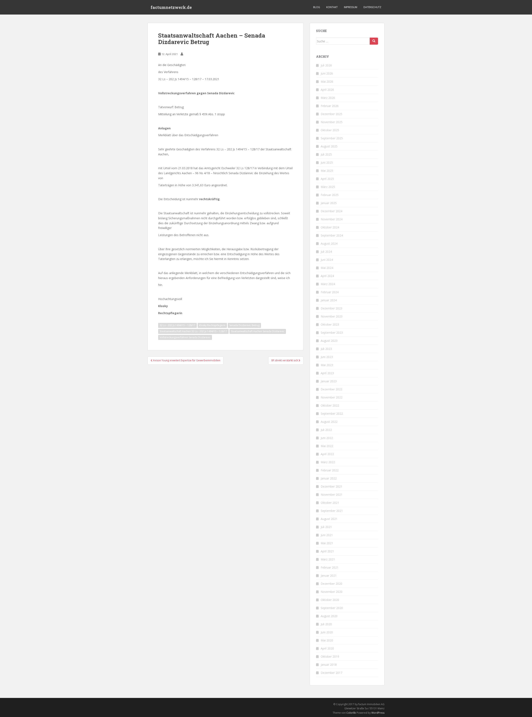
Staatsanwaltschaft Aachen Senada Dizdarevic (257, 331)
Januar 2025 (329, 203)
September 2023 (332, 333)
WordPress (377, 713)
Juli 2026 (326, 65)
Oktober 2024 (330, 227)
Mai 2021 (327, 543)
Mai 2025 (327, 171)
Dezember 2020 (331, 584)
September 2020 (332, 608)
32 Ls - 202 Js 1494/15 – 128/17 (177, 325)
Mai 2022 (327, 446)
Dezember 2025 (331, 114)
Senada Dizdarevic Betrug (244, 325)
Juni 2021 (327, 535)
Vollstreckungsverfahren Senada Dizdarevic (185, 337)
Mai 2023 (327, 365)
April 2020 (327, 648)
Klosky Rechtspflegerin (212, 325)
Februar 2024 (330, 292)
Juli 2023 (326, 349)
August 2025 (329, 146)
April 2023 (327, 373)
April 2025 (327, 179)
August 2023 (329, 341)
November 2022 (331, 397)
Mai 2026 (327, 81)
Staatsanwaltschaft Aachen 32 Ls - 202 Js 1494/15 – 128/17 (193, 331)
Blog (316, 7)
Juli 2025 (326, 154)
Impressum (350, 7)
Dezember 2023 (331, 308)
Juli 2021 (326, 527)
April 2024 (327, 276)
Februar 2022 (330, 470)
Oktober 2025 (330, 130)
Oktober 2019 (330, 656)
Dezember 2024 (331, 211)
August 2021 (329, 519)
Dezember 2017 (331, 673)
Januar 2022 (329, 478)
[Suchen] (374, 41)
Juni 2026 (327, 73)
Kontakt (332, 7)
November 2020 (331, 592)
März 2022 (328, 462)
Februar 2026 (330, 106)
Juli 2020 (326, 624)
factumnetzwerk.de (171, 7)
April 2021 (327, 551)
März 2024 (328, 284)
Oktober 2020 (330, 600)
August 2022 (329, 422)
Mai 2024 (327, 268)
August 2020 (329, 616)
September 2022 (332, 413)
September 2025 (332, 138)
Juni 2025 (327, 162)
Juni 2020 (327, 632)
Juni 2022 (327, 438)
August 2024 (329, 243)
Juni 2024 (327, 260)
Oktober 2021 (330, 503)
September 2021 (332, 511)
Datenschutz (372, 7)
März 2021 (328, 559)
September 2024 (332, 235)
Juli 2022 (326, 430)
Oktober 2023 (330, 324)
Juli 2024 (326, 252)
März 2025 (328, 187)
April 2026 (327, 90)
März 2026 (328, 98)
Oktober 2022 (330, 405)
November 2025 (331, 122)
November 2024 (331, 219)
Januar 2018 (329, 665)
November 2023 (331, 316)
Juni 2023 (327, 357)
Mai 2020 (327, 640)
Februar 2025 (330, 195)
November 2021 (331, 494)
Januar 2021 (329, 575)
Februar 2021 (330, 567)
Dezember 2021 (331, 486)
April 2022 (327, 454)
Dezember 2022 (331, 389)
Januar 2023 (329, 381)
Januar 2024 (329, 300)
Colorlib (351, 713)
